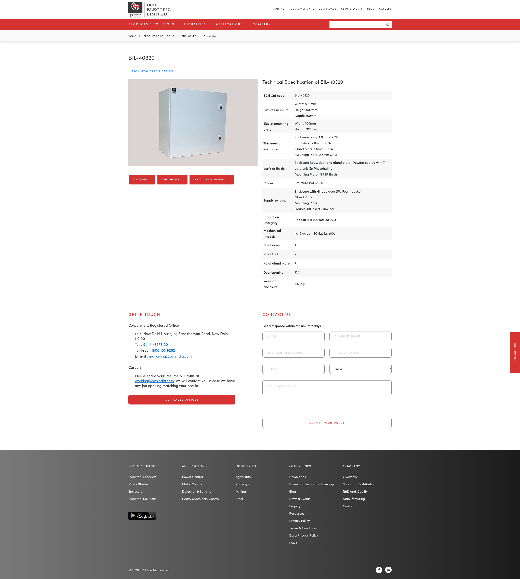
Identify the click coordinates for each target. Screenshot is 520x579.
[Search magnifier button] (388, 24)
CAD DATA (140, 179)
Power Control (192, 477)
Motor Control (192, 484)
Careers (385, 8)
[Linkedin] (388, 570)
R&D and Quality (355, 491)
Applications (229, 24)
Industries (195, 24)
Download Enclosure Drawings (312, 484)
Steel (239, 499)
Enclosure (189, 36)
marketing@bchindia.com (170, 356)
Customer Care (302, 8)
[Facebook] (379, 570)
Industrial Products (142, 477)
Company (262, 24)
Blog (371, 8)
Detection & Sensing (196, 491)
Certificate (170, 179)
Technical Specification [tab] (152, 71)
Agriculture (244, 477)
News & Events (352, 8)
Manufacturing (354, 499)
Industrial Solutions (142, 499)
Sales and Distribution (359, 484)
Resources (296, 513)
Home (132, 36)
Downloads (328, 8)
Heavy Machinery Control (201, 499)
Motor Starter (138, 484)
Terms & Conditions (303, 528)
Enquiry (294, 506)
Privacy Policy (299, 520)
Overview (350, 477)
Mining (241, 491)
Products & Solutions (151, 24)
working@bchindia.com (154, 380)
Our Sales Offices (182, 399)
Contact (279, 8)
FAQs (293, 542)
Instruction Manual (209, 179)
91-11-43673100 (155, 344)
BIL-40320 (210, 36)
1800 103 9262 (163, 350)
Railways (242, 484)
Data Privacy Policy (303, 535)
